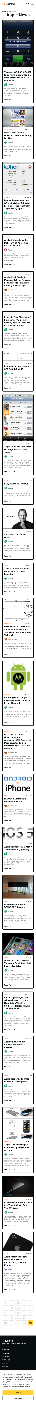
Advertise (5, 1366)
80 (12, 1318)
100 (5, 1323)
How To (4, 1363)
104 (24, 1323)
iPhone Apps (6, 1359)
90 (24, 1318)
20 (31, 1303)
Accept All (18, 1392)
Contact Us (5, 1353)
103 (18, 1323)
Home (4, 11)
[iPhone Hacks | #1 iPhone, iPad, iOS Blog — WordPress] (8, 4)
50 (5, 1313)
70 (31, 1313)
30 (12, 1308)
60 (18, 1313)
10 (18, 1303)
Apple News (6, 1356)
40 (24, 1308)
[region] (18, 1386)
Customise (18, 1398)
